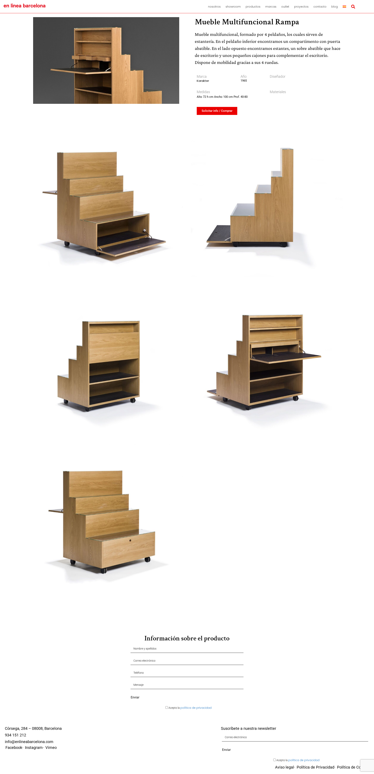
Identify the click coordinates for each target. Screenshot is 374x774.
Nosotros (214, 7)
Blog (334, 7)
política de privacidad (196, 708)
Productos (253, 7)
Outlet (285, 7)
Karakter (203, 81)
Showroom (233, 7)
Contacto (319, 7)
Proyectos (301, 7)
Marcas (270, 7)
